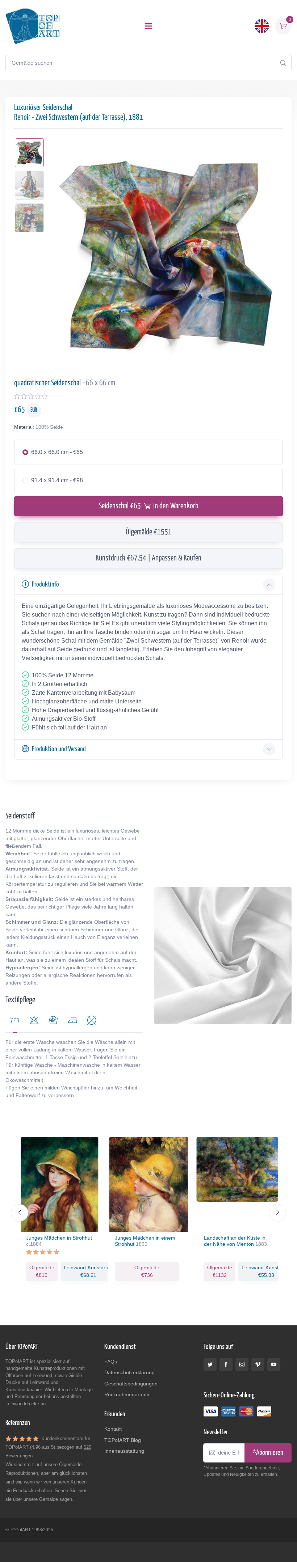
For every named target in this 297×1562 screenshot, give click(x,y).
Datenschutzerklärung (129, 1372)
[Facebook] (226, 1364)
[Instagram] (241, 1364)
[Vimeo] (257, 1364)
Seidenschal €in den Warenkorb (148, 506)
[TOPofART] (32, 26)
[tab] (34, 1022)
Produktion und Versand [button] (59, 749)
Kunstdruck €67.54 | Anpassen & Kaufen (148, 558)
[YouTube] (273, 1364)
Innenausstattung (124, 1451)
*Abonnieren (268, 1452)
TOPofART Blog (122, 1440)
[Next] (277, 1213)
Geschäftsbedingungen (131, 1384)
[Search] (283, 63)
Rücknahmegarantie (127, 1394)
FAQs (110, 1361)
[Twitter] (210, 1364)
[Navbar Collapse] (148, 26)
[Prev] (19, 1213)
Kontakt (113, 1429)
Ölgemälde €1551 (149, 532)
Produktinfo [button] (45, 584)
